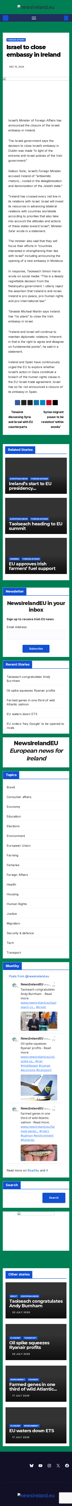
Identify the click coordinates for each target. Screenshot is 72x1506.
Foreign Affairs (16, 40)
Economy (13, 807)
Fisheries (13, 865)
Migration (13, 923)
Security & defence (20, 933)
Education (14, 816)
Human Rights (17, 904)
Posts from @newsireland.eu (29, 976)
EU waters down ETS (22, 714)
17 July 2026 (21, 1395)
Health (11, 884)
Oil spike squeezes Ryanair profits (31, 690)
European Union (19, 479)
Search (12, 1185)
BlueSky (33, 1170)
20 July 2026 (21, 1312)
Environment (16, 836)
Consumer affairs (19, 797)
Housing (12, 894)
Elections (13, 826)
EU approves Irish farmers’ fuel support (32, 566)
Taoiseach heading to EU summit (35, 526)
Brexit (11, 787)
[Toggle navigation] (34, 18)
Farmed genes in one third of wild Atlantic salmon (32, 1389)
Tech (10, 943)
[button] (60, 18)
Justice (12, 913)
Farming (14, 559)
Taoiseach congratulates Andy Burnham (35, 1303)
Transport (14, 952)
